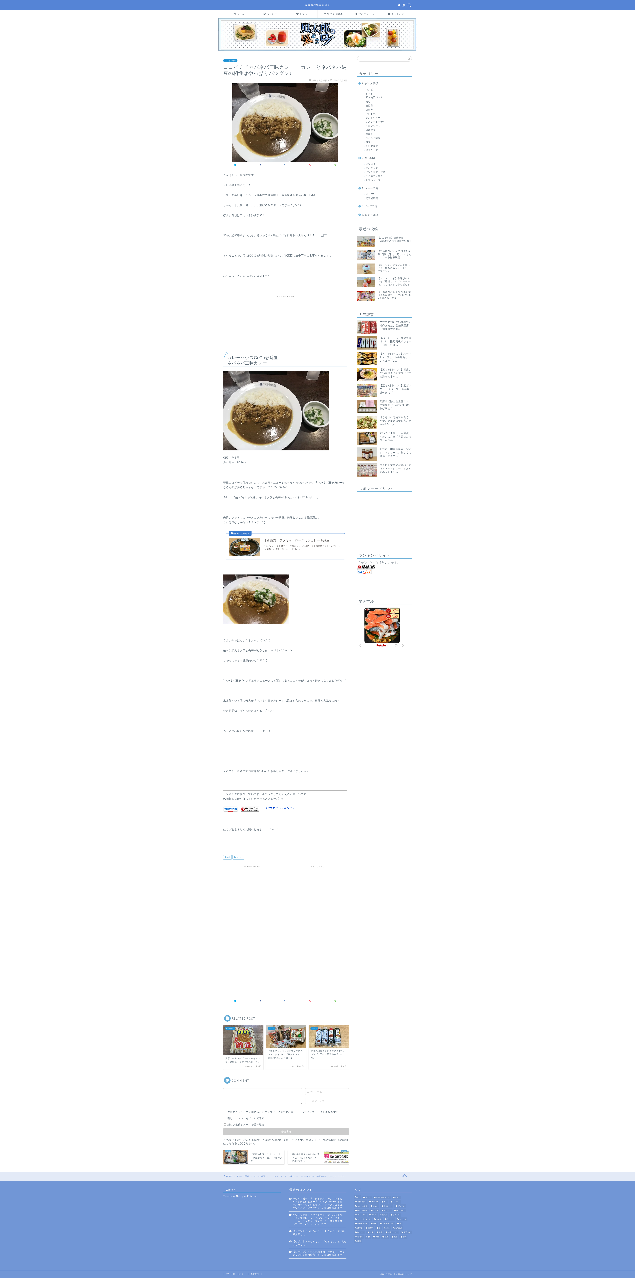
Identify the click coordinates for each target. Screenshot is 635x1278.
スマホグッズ (373, 180)
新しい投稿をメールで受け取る (245, 1124)
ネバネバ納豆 (230, 61)
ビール (384, 1215)
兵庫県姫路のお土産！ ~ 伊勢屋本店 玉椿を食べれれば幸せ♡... (395, 405)
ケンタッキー (373, 117)
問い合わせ (397, 14)
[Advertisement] (285, 322)
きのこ (397, 1197)
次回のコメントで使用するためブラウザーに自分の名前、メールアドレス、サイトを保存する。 (284, 1112)
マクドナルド (373, 113)
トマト (303, 14)
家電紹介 (371, 164)
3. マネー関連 (370, 188)
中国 (374, 1224)
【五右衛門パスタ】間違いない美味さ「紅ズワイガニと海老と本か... (395, 373)
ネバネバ (387, 1210)
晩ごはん (360, 1232)
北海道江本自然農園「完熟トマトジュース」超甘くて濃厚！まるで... (395, 452)
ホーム (241, 14)
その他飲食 (372, 146)
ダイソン (401, 1206)
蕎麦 (395, 1237)
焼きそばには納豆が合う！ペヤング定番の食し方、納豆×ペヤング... (395, 421)
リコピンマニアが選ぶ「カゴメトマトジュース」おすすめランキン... (395, 468)
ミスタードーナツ (375, 122)
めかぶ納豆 (361, 1202)
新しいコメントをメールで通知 (245, 1118)
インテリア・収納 (375, 172)
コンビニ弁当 (362, 1206)
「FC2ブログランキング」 (278, 808)
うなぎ (367, 1197)
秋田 (377, 1237)
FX (358, 1197)
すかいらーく (373, 126)
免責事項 (255, 1274)
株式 (371, 1232)
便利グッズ (372, 168)
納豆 (228, 857)
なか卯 (369, 110)
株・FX (370, 194)
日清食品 (371, 130)
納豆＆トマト (373, 150)
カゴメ (369, 134)
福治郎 (359, 1237)
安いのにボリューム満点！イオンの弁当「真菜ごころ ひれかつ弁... (395, 436)
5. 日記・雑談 (370, 214)
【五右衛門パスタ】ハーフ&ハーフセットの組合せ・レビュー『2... (395, 357)
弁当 (388, 1228)
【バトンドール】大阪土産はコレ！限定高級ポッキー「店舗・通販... (395, 341)
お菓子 (369, 142)
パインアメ (361, 1215)
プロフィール (366, 14)
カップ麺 (374, 1202)
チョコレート (362, 1210)
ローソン (403, 1219)
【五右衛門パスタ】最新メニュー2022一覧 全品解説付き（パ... (395, 389)
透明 (404, 1237)
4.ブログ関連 (369, 206)
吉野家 (369, 105)
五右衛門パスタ (374, 97)
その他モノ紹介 (374, 176)
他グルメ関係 (335, 14)
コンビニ (272, 14)
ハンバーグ (400, 1210)
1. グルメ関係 (370, 83)
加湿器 (359, 1228)
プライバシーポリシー (236, 1274)
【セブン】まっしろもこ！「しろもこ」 (315, 1231)
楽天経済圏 (372, 198)
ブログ (378, 1219)
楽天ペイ (407, 1232)
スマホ (375, 1206)
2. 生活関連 (369, 158)
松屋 (368, 101)
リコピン (390, 1219)
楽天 (380, 1232)
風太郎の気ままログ (317, 4)
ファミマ (396, 1215)
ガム (385, 1202)
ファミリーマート (364, 1219)
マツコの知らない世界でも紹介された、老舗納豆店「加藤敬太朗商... (395, 325)
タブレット (388, 1206)
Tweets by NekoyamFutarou (240, 1196)
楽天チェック (393, 1232)
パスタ (373, 1215)
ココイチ (239, 857)
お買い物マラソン (382, 1197)
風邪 (359, 1241)
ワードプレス (362, 1224)
